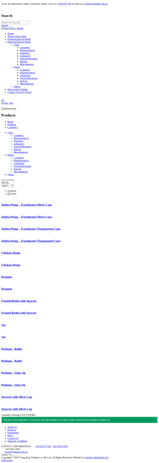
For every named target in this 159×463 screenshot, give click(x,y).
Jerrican (23, 81)
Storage (23, 61)
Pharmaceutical (27, 50)
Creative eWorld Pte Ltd (96, 457)
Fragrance (25, 53)
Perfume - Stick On (13, 372)
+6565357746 (64, 3)
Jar (3, 325)
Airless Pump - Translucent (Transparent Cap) (30, 228)
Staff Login (6, 460)
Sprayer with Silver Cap (16, 396)
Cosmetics (25, 47)
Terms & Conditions (17, 441)
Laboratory (25, 56)
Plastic (17, 67)
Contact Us (19, 92)
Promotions (13, 432)
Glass (16, 44)
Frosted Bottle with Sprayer (18, 301)
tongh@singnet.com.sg (96, 3)
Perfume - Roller (11, 349)
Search (4, 25)
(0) (2, 100)
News (17, 89)
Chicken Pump (10, 252)
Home (10, 33)
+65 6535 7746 (43, 446)
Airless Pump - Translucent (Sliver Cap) (26, 204)
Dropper (6, 276)
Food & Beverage (28, 58)
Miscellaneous (27, 64)
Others (17, 86)
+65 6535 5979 (60, 446)
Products (19, 39)
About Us (17, 36)
